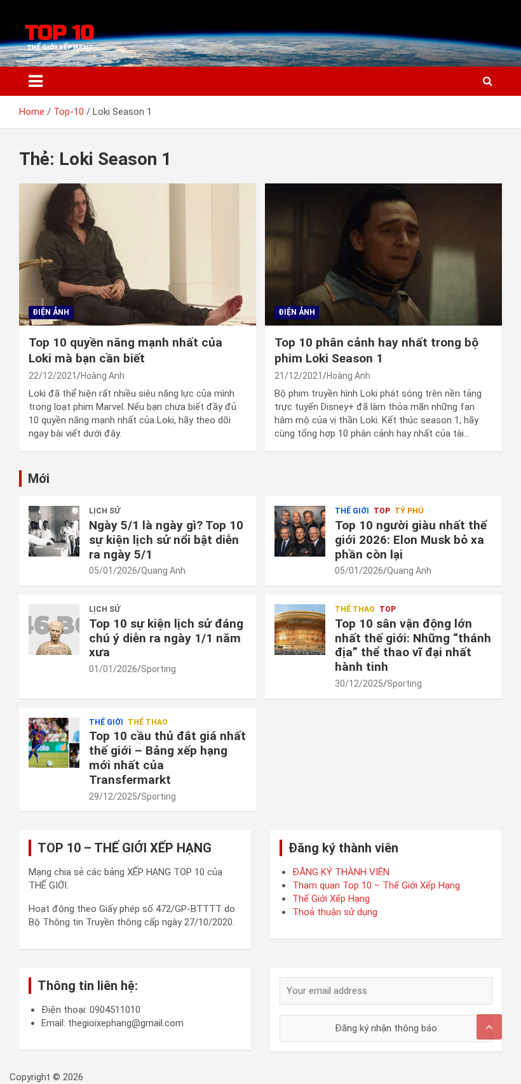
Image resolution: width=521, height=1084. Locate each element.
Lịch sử (104, 510)
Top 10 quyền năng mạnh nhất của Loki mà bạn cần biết (125, 350)
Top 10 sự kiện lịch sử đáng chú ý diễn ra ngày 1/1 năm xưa (166, 638)
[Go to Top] (489, 1027)
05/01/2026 (113, 570)
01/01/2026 (113, 669)
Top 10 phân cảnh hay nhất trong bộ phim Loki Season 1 (376, 350)
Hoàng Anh (103, 376)
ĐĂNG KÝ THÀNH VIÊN (340, 872)
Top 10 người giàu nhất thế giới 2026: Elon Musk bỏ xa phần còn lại (411, 540)
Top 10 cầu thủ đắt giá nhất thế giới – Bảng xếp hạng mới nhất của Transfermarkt (167, 757)
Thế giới (352, 510)
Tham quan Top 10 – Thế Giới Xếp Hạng (376, 885)
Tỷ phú (409, 510)
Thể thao (355, 609)
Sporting (158, 669)
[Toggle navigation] (35, 81)
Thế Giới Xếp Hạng (331, 898)
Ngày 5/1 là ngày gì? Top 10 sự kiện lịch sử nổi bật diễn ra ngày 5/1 (166, 540)
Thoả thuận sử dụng (334, 912)
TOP (382, 510)
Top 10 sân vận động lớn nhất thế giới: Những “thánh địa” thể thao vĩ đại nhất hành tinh (413, 645)
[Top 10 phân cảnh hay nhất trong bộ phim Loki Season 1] (383, 254)
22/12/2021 (53, 376)
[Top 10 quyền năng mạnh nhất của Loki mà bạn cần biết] (137, 254)
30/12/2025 (359, 683)
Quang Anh (163, 570)
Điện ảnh (50, 312)
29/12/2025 (113, 796)
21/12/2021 (298, 376)
